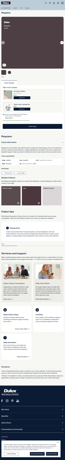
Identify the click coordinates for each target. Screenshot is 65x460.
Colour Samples (9, 83)
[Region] (50, 3)
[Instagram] (7, 400)
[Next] (62, 42)
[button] (7, 173)
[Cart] (58, 3)
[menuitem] (5, 409)
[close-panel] (62, 3)
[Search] (46, 3)
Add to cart (22, 97)
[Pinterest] (12, 400)
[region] (31, 448)
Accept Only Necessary (37, 453)
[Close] (58, 442)
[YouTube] (17, 400)
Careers (3, 439)
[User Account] (54, 3)
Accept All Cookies (52, 453)
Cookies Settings (11, 453)
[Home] (2, 8)
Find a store (32, 126)
